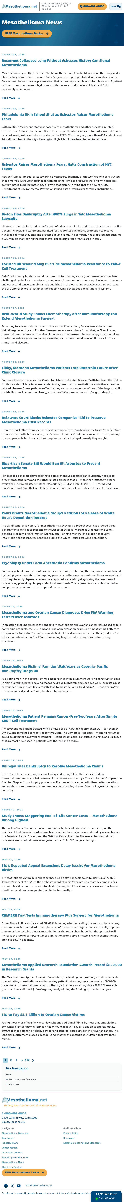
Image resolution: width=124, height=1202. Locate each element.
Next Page (33, 1060)
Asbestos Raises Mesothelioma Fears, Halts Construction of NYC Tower (57, 167)
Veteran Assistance (12, 1153)
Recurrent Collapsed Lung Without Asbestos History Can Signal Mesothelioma (56, 63)
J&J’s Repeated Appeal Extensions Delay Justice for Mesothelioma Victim (59, 868)
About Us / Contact (12, 1167)
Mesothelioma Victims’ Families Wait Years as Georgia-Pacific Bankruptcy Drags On (55, 669)
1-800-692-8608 (14, 1113)
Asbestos (14, 1084)
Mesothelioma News (13, 1162)
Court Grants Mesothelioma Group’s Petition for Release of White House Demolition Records (58, 516)
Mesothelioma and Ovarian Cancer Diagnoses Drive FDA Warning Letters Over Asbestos (57, 615)
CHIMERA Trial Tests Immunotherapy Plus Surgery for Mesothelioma (60, 915)
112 (27, 1060)
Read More (9, 98)
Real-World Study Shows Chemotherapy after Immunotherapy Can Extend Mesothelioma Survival (59, 316)
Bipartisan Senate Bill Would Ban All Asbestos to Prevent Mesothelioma (51, 466)
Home (9, 1075)
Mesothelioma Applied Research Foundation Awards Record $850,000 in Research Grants (62, 967)
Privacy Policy (70, 1133)
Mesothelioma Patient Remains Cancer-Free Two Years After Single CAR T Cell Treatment (59, 719)
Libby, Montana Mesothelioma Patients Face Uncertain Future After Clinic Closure (60, 370)
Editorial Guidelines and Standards (82, 1143)
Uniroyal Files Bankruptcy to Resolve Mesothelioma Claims (52, 766)
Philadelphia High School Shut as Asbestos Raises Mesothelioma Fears (58, 117)
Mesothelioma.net (42, 1185)
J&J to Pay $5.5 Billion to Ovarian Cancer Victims (43, 1015)
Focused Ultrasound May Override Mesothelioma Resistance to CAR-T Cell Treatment (61, 267)
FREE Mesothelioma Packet (24, 33)
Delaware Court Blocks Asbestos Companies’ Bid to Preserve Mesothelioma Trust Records (54, 420)
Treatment (7, 1138)
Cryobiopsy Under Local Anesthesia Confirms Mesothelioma (53, 563)
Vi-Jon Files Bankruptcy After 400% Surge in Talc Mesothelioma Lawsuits (56, 217)
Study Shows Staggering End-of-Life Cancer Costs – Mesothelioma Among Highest (59, 818)
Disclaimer (69, 1138)
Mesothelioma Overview (22, 1079)
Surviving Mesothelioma (15, 1157)
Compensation (10, 1148)
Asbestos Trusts (10, 1143)
